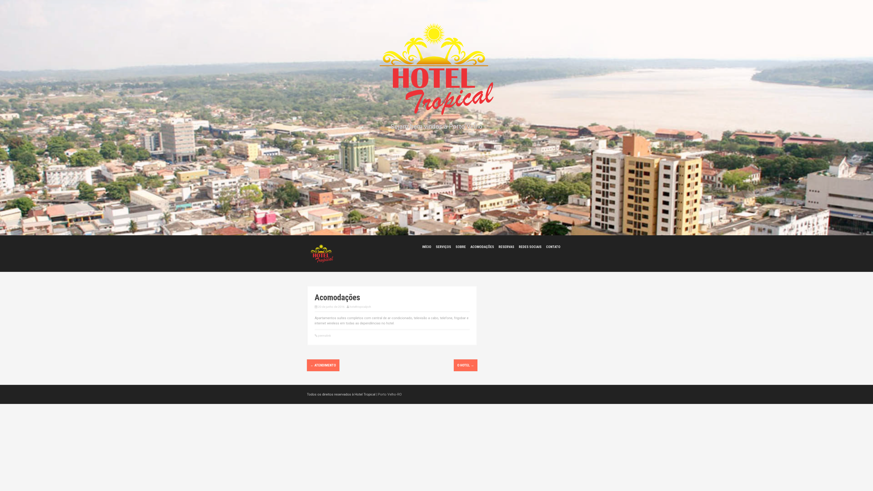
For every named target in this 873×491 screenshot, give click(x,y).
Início (426, 247)
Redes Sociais (530, 247)
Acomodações (482, 247)
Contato (553, 247)
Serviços (443, 247)
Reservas (506, 247)
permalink (324, 335)
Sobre (461, 247)
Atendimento (323, 365)
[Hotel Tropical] (321, 253)
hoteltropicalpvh (360, 306)
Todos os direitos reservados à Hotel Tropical (341, 394)
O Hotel (465, 365)
